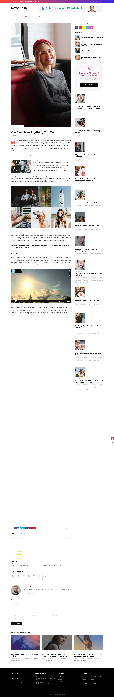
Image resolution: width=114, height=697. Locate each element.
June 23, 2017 (18, 651)
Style (43, 651)
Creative (19, 533)
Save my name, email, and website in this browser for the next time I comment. (29, 620)
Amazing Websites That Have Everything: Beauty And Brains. (54, 655)
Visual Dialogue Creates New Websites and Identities (86, 180)
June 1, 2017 (19, 129)
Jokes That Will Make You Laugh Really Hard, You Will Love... (91, 51)
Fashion (13, 651)
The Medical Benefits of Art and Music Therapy (45, 679)
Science (60, 681)
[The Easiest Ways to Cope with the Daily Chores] (80, 264)
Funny (76, 378)
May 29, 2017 (82, 223)
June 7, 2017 (81, 651)
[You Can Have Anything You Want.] (16, 590)
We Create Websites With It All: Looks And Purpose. (17, 683)
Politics (77, 104)
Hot (92, 16)
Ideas (76, 271)
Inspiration (13, 129)
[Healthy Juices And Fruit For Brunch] (80, 292)
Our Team (84, 683)
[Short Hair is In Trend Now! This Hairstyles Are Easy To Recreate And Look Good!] (77, 44)
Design (23, 533)
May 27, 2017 (27, 247)
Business (60, 679)
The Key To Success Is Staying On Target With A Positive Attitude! (87, 107)
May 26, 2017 (82, 104)
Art (15, 533)
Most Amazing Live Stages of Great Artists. (17, 677)
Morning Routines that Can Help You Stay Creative (29, 1)
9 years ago (83, 35)
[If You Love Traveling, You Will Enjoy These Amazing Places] (77, 37)
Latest (86, 16)
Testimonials (85, 686)
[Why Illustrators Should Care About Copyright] (80, 146)
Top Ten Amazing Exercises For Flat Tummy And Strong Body (88, 655)
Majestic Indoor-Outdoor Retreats (88, 203)
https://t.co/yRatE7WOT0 (44, 245)
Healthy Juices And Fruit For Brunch (89, 300)
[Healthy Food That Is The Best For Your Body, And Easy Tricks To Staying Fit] (77, 57)
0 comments (20, 135)
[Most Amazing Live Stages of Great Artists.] (25, 642)
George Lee (14, 135)
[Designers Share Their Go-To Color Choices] (80, 216)
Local (59, 676)
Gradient (76, 651)
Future (59, 686)
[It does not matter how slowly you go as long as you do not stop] (80, 240)
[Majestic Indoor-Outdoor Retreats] (80, 194)
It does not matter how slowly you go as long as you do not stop (88, 250)
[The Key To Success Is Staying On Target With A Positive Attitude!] (80, 98)
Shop (94, 683)
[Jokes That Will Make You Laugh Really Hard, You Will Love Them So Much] (77, 50)
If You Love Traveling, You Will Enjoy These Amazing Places (89, 381)
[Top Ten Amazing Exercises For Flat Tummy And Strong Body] (88, 642)
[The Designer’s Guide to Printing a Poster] (80, 122)
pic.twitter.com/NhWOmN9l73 (60, 245)
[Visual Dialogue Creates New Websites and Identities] (80, 170)
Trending (98, 16)
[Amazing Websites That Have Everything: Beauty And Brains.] (57, 642)
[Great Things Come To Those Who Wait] (80, 344)
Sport (76, 298)
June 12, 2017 (48, 651)
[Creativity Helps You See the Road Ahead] (80, 317)
